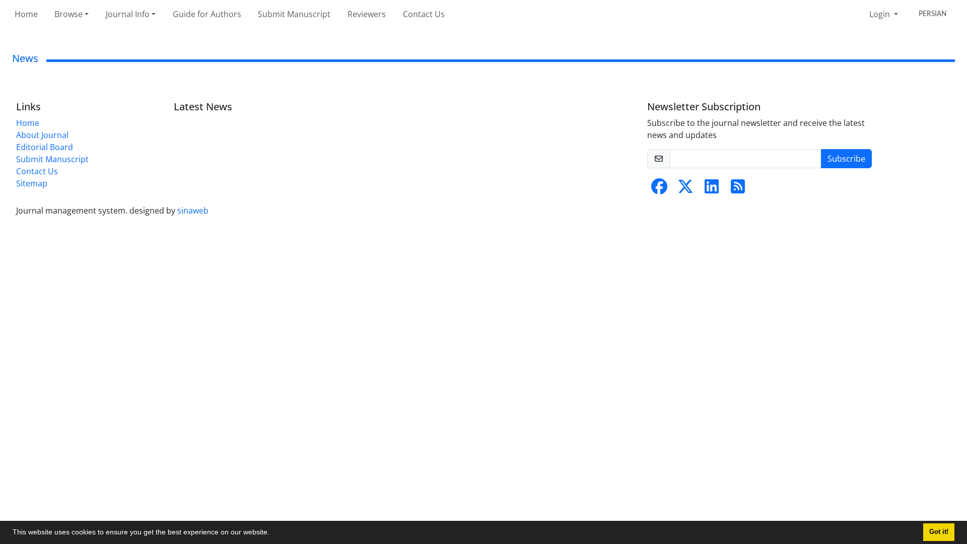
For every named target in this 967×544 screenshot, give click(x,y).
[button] (272, 533)
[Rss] (738, 189)
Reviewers (367, 14)
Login (880, 14)
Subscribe (846, 158)
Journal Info (128, 14)
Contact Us (424, 14)
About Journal (42, 135)
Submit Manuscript (294, 14)
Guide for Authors (207, 14)
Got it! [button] (938, 531)
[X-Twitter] (685, 189)
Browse (68, 14)
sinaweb (193, 210)
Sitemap (31, 183)
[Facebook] (659, 189)
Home (26, 14)
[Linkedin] (712, 189)
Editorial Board (44, 147)
